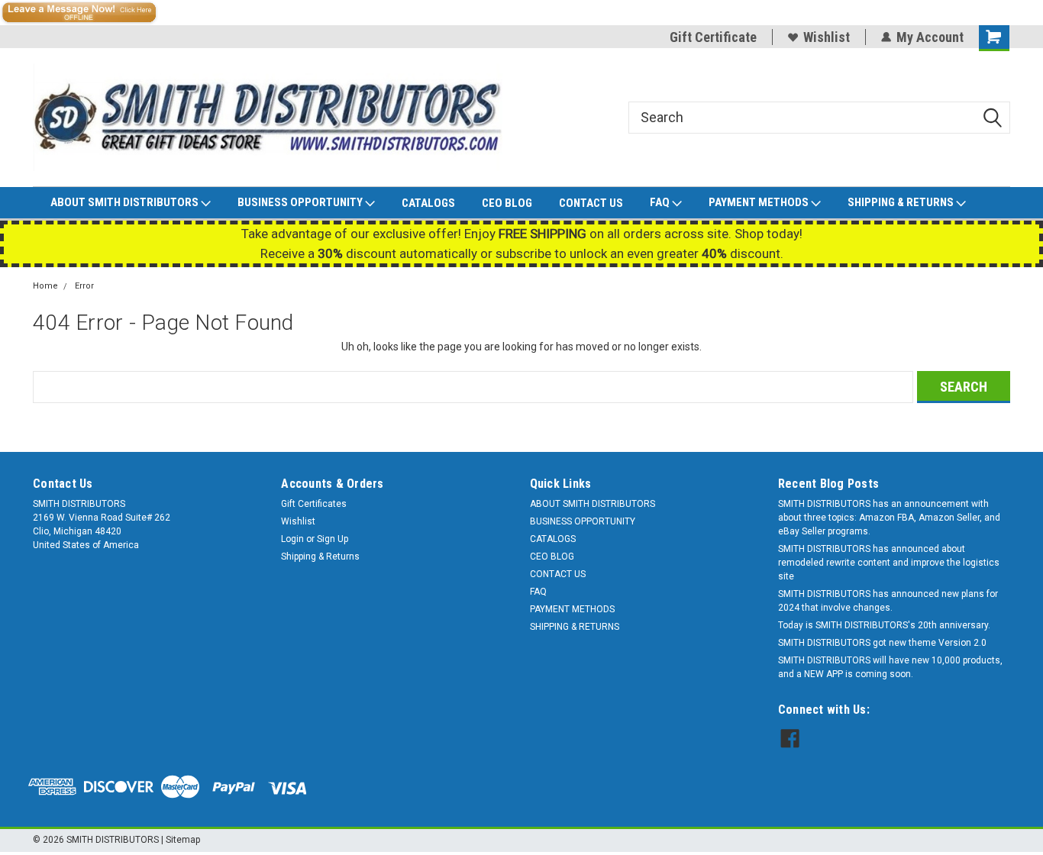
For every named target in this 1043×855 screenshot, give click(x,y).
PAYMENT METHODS (760, 202)
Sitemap (183, 839)
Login (292, 539)
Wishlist (826, 37)
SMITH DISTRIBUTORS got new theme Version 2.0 (882, 642)
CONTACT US (591, 203)
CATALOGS (428, 203)
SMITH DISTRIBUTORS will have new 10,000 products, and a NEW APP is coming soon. (890, 667)
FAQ (661, 202)
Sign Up (332, 539)
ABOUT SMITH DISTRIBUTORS (125, 202)
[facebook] (789, 738)
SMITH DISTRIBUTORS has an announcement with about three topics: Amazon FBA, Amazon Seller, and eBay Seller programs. (889, 517)
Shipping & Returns (320, 556)
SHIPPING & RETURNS (902, 202)
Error (84, 286)
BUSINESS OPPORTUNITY (301, 202)
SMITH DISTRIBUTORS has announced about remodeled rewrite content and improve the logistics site (888, 563)
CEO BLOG (507, 203)
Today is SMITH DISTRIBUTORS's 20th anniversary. (884, 625)
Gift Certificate (713, 37)
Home (45, 286)
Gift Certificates (314, 503)
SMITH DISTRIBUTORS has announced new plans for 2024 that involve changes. (888, 601)
